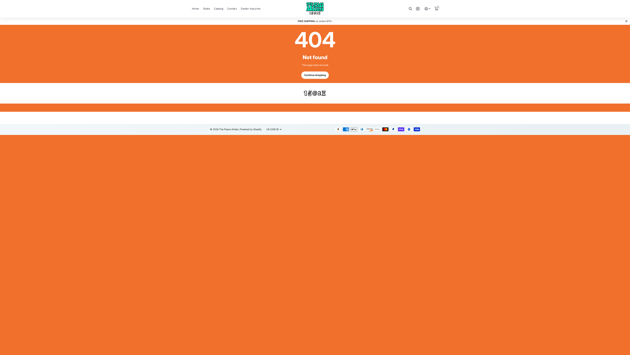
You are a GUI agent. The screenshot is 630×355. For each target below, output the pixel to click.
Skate (206, 8)
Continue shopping (315, 75)
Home (195, 8)
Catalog (218, 8)
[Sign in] (427, 8)
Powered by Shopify (251, 129)
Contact (232, 8)
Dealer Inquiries (251, 8)
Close (626, 21)
